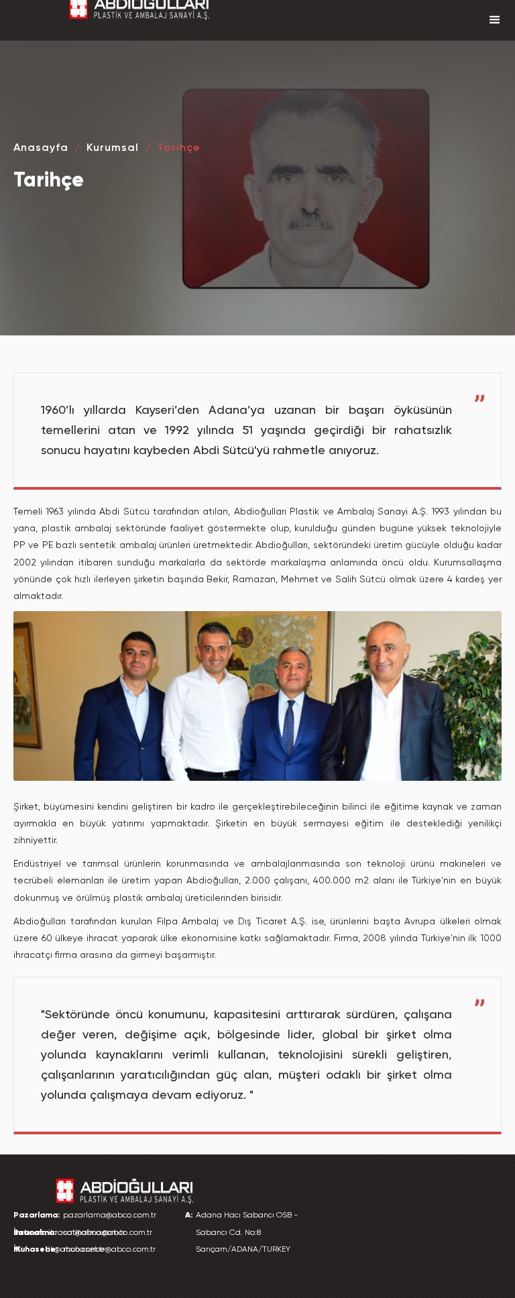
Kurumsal (113, 147)
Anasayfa (40, 147)
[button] (495, 20)
